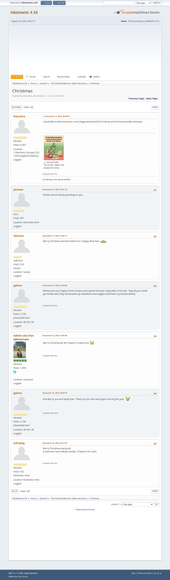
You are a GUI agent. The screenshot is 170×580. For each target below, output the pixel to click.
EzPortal (90, 509)
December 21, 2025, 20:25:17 (54, 235)
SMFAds (11, 577)
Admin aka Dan (79, 83)
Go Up (14, 491)
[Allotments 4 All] (14, 375)
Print (155, 107)
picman (18, 189)
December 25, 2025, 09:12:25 (54, 443)
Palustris (19, 116)
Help (133, 573)
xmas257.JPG (52, 162)
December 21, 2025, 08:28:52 (57, 116)
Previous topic (136, 98)
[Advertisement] (85, 49)
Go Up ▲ (158, 573)
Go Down (16, 107)
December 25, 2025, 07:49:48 (54, 335)
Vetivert (18, 236)
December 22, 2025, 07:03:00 (54, 285)
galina (17, 285)
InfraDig (19, 443)
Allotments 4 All (24, 12)
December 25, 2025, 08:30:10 (54, 393)
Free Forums (23, 577)
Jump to (114, 504)
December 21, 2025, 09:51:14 (54, 189)
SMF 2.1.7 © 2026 (15, 573)
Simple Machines (31, 573)
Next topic (152, 98)
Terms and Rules (145, 573)
